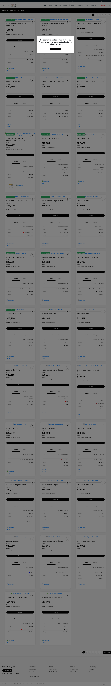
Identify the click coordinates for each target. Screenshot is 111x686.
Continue (55, 49)
